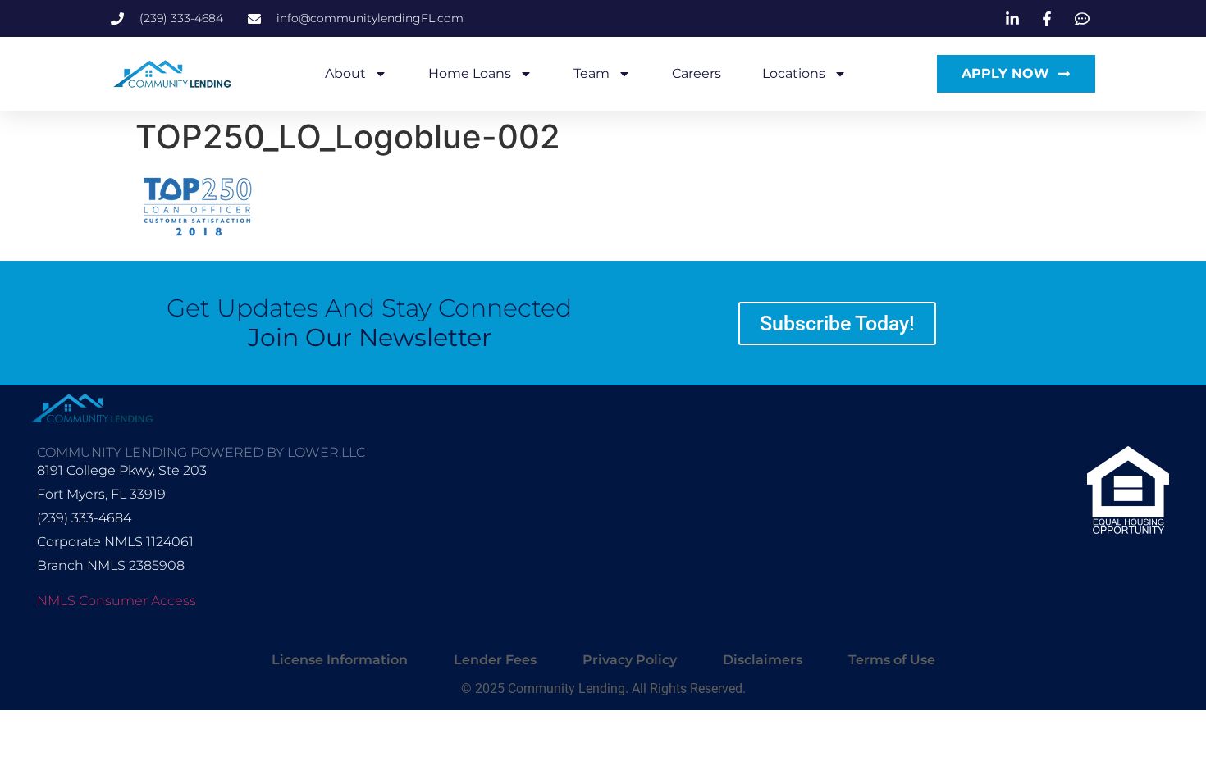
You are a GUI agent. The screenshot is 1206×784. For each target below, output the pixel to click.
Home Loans (469, 73)
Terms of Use (891, 660)
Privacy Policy (629, 660)
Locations (793, 73)
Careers (696, 73)
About (345, 73)
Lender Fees (495, 660)
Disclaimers (762, 660)
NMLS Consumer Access (116, 601)
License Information (340, 660)
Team (591, 73)
